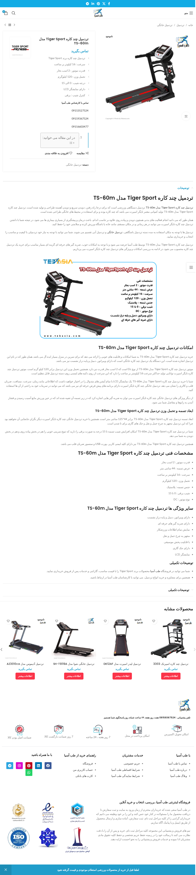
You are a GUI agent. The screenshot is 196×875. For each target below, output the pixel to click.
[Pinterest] (28, 765)
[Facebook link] (109, 4)
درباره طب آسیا (178, 769)
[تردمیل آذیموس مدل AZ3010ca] (25, 638)
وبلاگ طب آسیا (178, 775)
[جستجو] (13, 13)
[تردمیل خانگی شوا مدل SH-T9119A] (73, 638)
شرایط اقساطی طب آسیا (125, 769)
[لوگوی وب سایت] (98, 12)
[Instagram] (19, 765)
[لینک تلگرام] (87, 4)
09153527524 (80, 110)
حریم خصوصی (132, 763)
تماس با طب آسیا (177, 763)
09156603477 (80, 126)
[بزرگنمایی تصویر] (186, 116)
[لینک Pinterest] (98, 4)
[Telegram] (9, 765)
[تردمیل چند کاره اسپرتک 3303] (171, 638)
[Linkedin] (38, 765)
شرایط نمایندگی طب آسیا (125, 775)
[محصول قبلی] (14, 25)
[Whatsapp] (28, 772)
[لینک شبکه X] (104, 4)
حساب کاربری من (83, 769)
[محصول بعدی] (5, 25)
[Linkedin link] (93, 4)
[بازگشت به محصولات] (9, 25)
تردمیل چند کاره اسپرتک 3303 (170, 664)
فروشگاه (88, 763)
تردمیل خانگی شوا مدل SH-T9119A (73, 664)
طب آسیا (155, 571)
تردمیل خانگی (164, 25)
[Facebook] (48, 765)
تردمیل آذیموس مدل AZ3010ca (25, 664)
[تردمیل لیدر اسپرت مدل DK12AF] (122, 638)
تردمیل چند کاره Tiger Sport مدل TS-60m (169, 207)
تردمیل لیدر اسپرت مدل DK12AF (122, 664)
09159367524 (80, 118)
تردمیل (180, 25)
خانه (190, 25)
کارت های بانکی (84, 775)
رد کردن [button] (5, 870)
